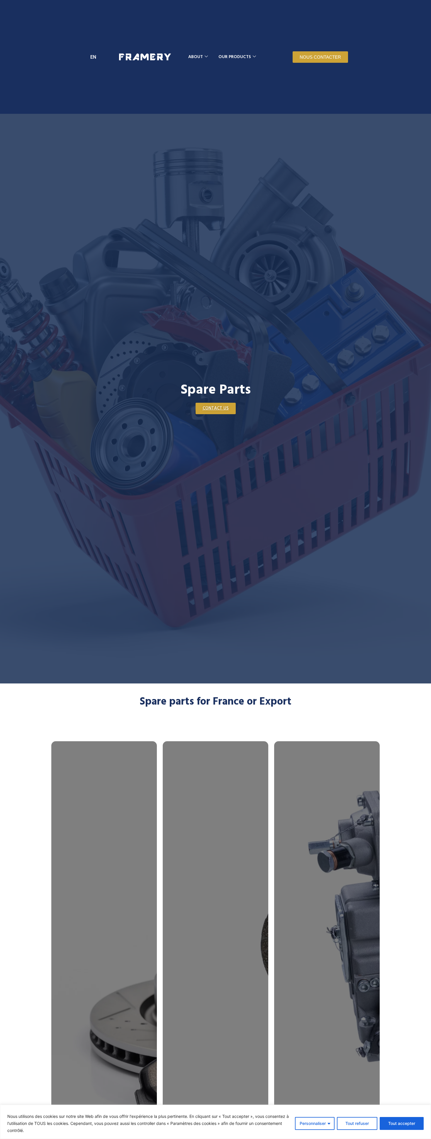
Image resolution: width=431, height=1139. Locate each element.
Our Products (234, 56)
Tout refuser (357, 1123)
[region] (215, 1122)
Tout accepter (401, 1123)
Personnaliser (313, 1123)
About (195, 56)
